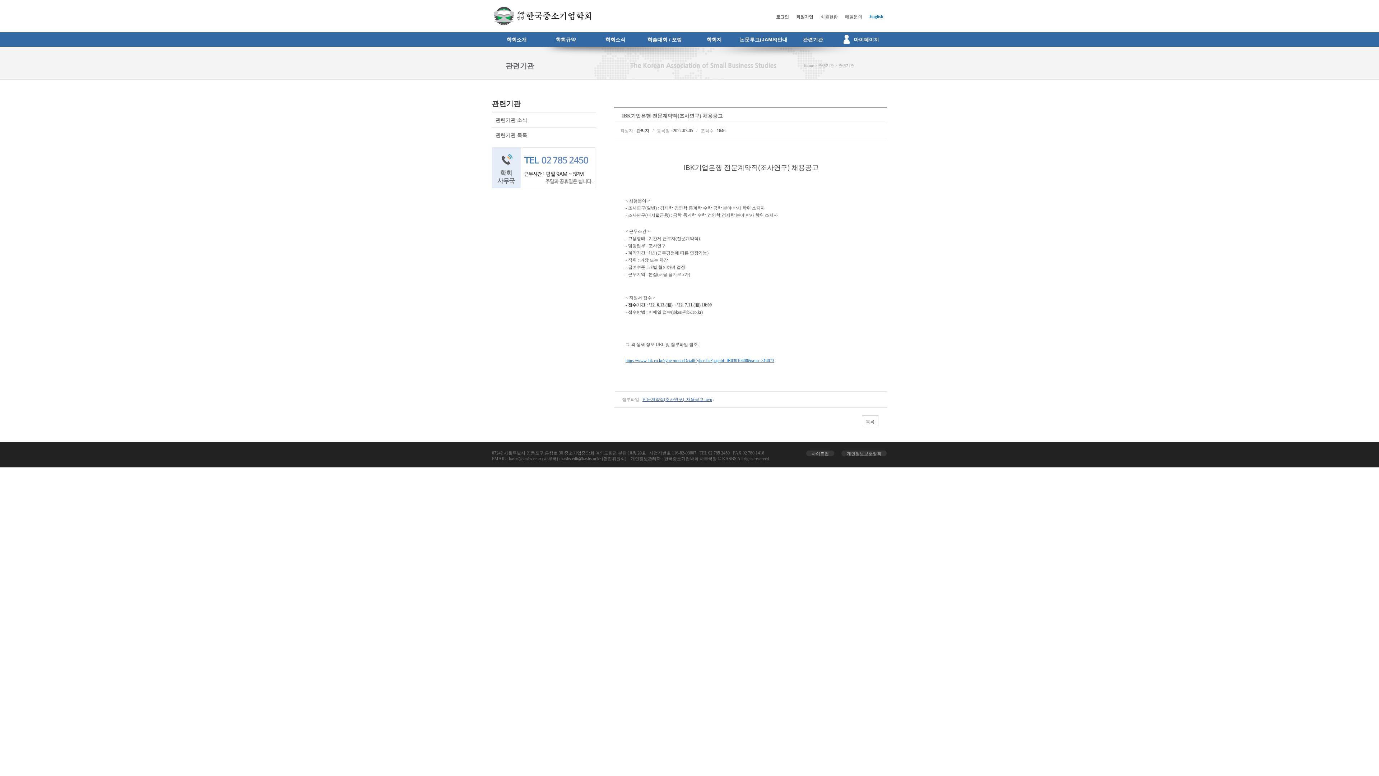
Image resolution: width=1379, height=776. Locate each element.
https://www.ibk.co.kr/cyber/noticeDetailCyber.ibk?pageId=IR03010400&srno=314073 (700, 360)
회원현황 (829, 16)
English (876, 16)
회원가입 (804, 16)
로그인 (782, 16)
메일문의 (853, 16)
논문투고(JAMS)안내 (764, 39)
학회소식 (615, 39)
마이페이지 (866, 39)
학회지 (714, 39)
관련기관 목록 (511, 135)
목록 (870, 421)
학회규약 (566, 39)
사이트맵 (820, 453)
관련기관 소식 (511, 120)
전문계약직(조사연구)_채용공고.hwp (677, 399)
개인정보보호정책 (864, 453)
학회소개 (517, 39)
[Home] (541, 23)
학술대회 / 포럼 (664, 39)
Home (809, 65)
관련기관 (813, 39)
